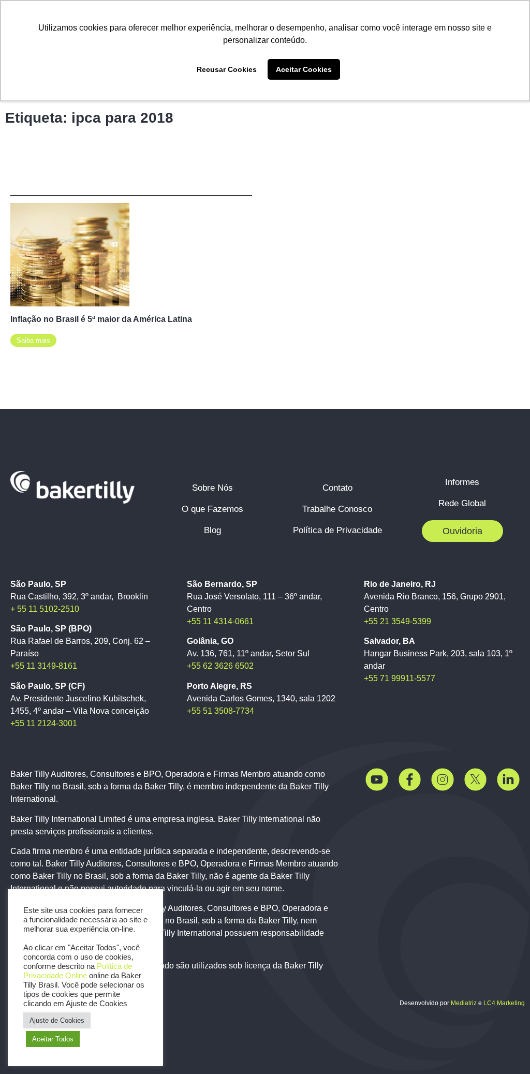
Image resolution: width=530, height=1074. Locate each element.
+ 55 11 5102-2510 (44, 609)
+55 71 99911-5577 (399, 678)
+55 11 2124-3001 (43, 723)
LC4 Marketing (504, 1003)
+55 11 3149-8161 (43, 665)
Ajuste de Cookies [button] (57, 1020)
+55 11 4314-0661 (220, 621)
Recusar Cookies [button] (227, 69)
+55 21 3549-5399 (397, 621)
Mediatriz (464, 1003)
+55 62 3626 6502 (220, 665)
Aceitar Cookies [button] (304, 69)
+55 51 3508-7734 (220, 711)
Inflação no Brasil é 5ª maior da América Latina (101, 319)
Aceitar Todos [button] (52, 1039)
